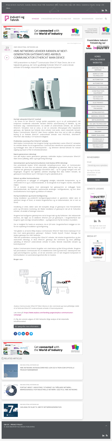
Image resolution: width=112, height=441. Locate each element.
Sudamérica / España (88, 5)
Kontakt (99, 19)
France (61, 5)
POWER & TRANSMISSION (98, 128)
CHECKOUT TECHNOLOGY (98, 87)
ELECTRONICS (98, 103)
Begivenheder (87, 19)
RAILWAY (98, 131)
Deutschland (50, 5)
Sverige (98, 5)
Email (89, 162)
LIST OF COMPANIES (11, 429)
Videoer (76, 19)
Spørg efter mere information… (28, 326)
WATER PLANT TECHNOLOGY (98, 146)
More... (9, 8)
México (78, 5)
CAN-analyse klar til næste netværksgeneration (40, 407)
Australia (28, 5)
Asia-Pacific (20, 5)
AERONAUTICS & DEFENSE (98, 69)
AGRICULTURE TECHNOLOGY (98, 75)
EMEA (56, 5)
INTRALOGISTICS (98, 112)
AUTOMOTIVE (98, 83)
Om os (6, 424)
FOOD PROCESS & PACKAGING (98, 107)
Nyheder (35, 19)
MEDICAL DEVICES (98, 116)
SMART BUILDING (98, 135)
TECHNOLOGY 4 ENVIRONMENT (98, 140)
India (70, 5)
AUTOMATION (98, 79)
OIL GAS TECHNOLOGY (98, 124)
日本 (74, 5)
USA (103, 5)
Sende (97, 180)
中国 (43, 5)
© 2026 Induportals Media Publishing (19, 427)
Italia (66, 5)
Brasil (39, 5)
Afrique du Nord (11, 5)
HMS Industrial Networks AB (26, 47)
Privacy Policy (16, 424)
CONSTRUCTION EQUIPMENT (98, 92)
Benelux (34, 5)
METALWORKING (98, 120)
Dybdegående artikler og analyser (56, 19)
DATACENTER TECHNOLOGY (98, 98)
